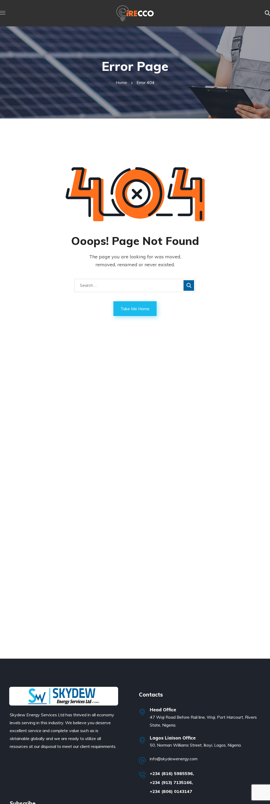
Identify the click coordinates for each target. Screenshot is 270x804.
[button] (267, 13)
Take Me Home (135, 308)
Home (121, 82)
